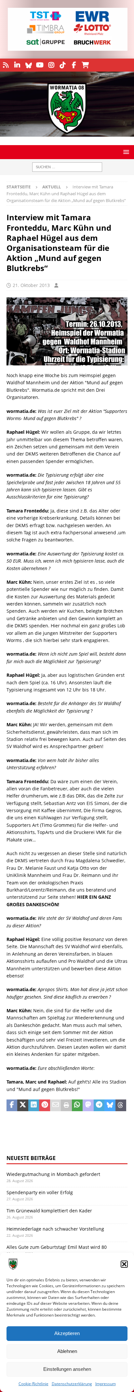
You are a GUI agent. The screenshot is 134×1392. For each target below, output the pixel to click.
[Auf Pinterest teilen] (44, 1105)
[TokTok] (62, 65)
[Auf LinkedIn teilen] (33, 1105)
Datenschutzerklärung (72, 1383)
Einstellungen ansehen (67, 1369)
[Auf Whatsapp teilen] (77, 1105)
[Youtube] (40, 65)
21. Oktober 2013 (31, 285)
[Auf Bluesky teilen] (109, 1105)
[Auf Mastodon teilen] (88, 1105)
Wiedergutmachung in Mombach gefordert (53, 1174)
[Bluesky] (28, 65)
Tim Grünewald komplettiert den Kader (49, 1211)
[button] (124, 1264)
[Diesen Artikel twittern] (22, 1105)
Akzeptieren (67, 1333)
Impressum (105, 1383)
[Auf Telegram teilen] (99, 1105)
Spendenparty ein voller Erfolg (40, 1192)
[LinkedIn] (17, 65)
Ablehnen (67, 1351)
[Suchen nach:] (67, 167)
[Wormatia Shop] (85, 65)
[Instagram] (51, 65)
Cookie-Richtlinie (33, 1383)
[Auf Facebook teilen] (12, 1105)
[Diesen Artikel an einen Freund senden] (55, 1105)
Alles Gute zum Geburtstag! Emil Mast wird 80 (57, 1247)
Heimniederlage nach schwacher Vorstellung (55, 1229)
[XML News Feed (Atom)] (5, 65)
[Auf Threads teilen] (120, 1105)
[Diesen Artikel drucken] (66, 1105)
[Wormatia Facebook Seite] (74, 65)
